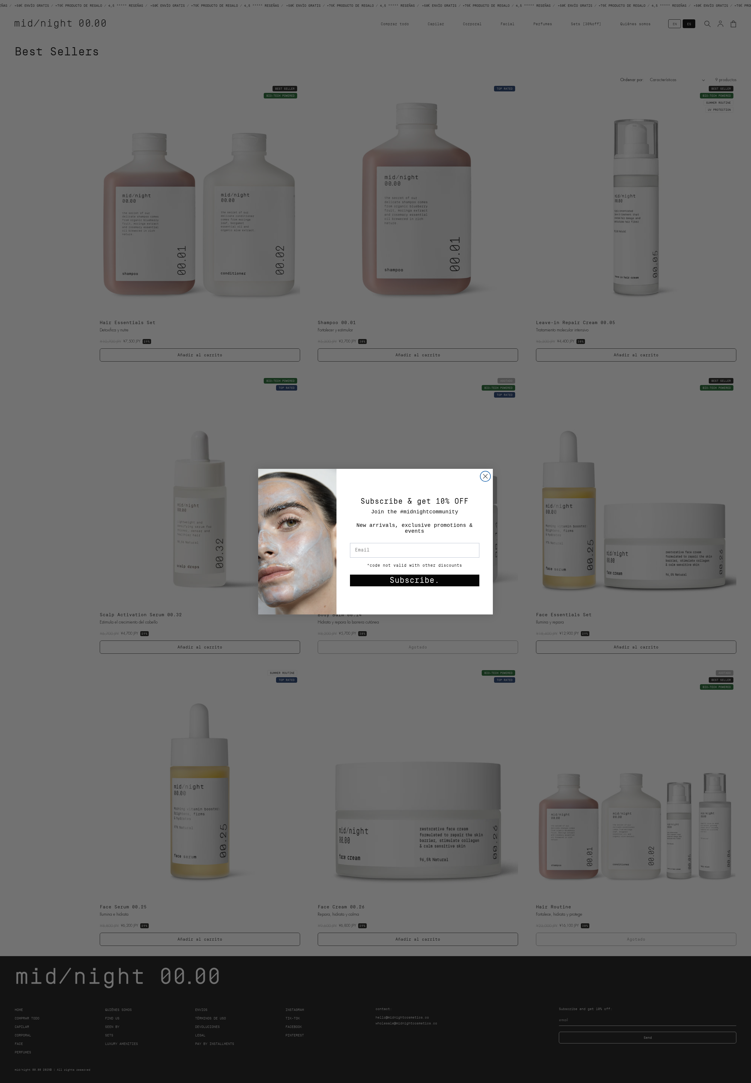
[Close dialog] (485, 476)
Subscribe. (414, 580)
